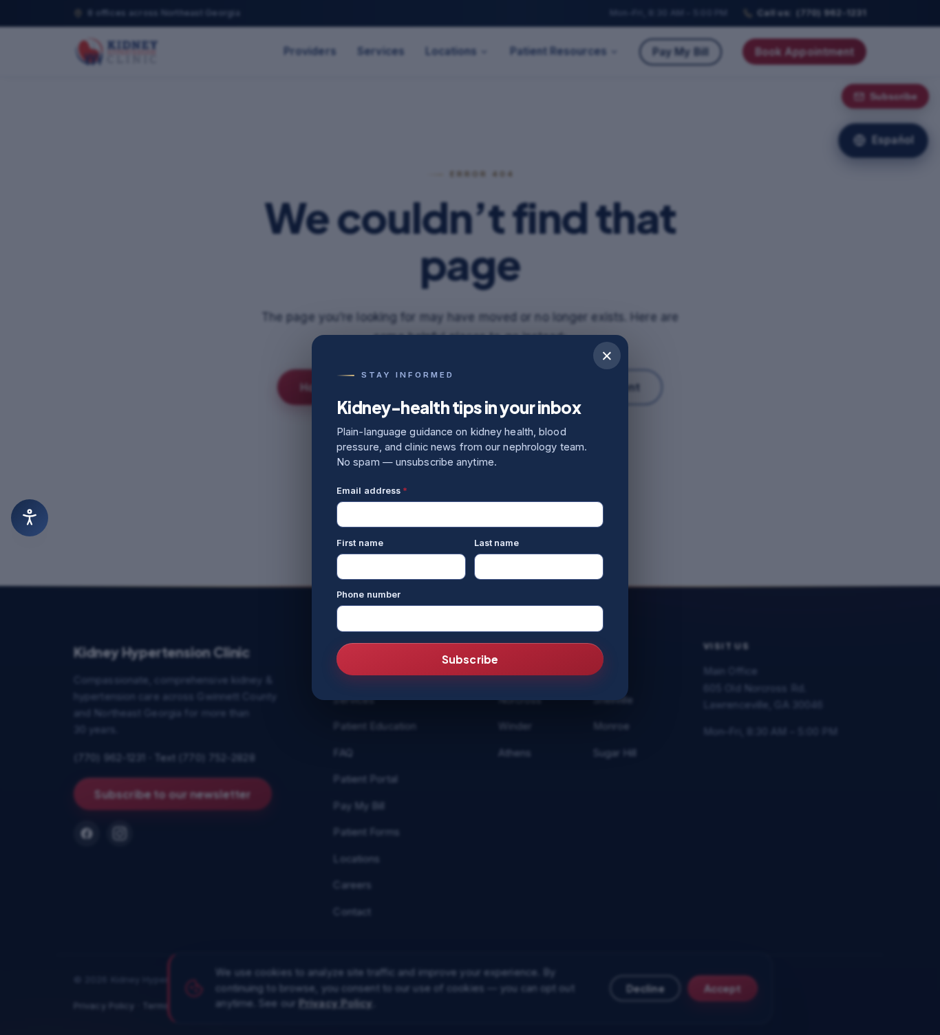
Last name (497, 543)
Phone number (368, 594)
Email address (372, 491)
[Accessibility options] (29, 517)
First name (360, 543)
